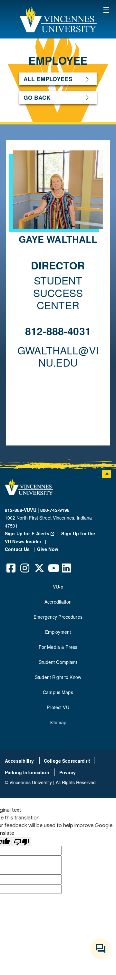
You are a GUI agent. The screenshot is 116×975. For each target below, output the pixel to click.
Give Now (47, 549)
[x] (39, 563)
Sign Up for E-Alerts (32, 533)
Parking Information (28, 772)
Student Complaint (58, 662)
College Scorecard (67, 761)
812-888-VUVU (20, 510)
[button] (58, 19)
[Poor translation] (21, 841)
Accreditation (58, 601)
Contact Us (18, 549)
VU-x (58, 586)
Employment (58, 632)
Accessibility (20, 761)
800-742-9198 (55, 510)
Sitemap (58, 722)
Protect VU (58, 707)
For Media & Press (58, 647)
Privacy (67, 772)
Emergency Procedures (58, 617)
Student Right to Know (58, 677)
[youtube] (53, 563)
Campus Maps (58, 692)
